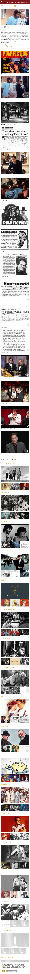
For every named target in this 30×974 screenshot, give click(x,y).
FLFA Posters (4, 580)
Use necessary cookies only (11, 971)
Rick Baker (4, 522)
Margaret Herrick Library (19, 45)
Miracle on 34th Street (8, 667)
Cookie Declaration (8, 968)
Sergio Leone (5, 726)
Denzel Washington (7, 959)
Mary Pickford (5, 638)
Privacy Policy (5, 966)
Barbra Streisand (6, 872)
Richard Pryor (5, 784)
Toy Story (4, 755)
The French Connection (8, 551)
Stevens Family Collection (9, 463)
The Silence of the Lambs (8, 609)
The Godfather (5, 901)
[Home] (15, 5)
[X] (8, 27)
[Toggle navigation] (2, 5)
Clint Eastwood (6, 843)
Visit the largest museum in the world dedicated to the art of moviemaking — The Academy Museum (17, 1)
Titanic (3, 697)
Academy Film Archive (7, 46)
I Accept (3, 971)
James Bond (5, 813)
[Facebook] (5, 27)
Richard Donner (6, 492)
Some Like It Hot (6, 930)
